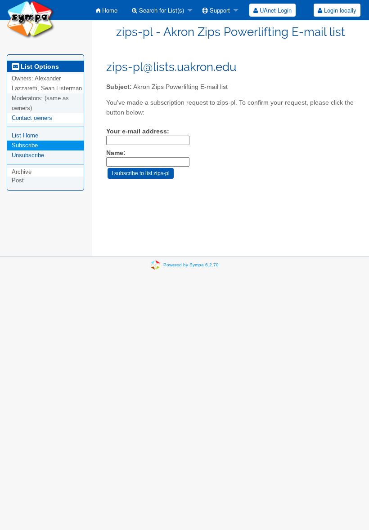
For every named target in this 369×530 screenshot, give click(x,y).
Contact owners (32, 118)
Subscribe (25, 145)
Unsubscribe (28, 155)
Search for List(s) (160, 10)
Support (219, 10)
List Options (39, 66)
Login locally (339, 10)
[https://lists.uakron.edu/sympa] (31, 18)
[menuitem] (107, 10)
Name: (116, 153)
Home (108, 10)
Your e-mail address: (137, 131)
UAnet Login (275, 10)
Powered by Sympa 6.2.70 (191, 264)
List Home (25, 135)
